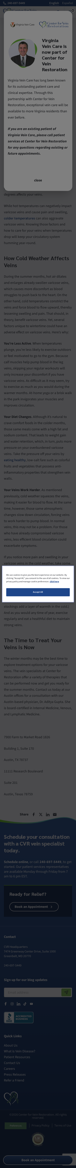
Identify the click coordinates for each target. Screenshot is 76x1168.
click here (54, 581)
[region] (38, 584)
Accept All (38, 592)
